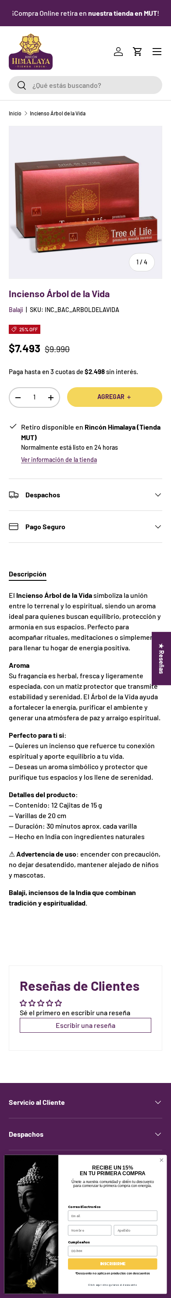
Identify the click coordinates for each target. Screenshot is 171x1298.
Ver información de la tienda (59, 459)
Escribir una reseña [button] (85, 1025)
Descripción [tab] (27, 573)
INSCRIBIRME (112, 1264)
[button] (137, 51)
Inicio (15, 113)
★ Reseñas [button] (161, 658)
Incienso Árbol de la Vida (58, 113)
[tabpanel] (85, 749)
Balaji (16, 309)
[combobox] (85, 85)
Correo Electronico (84, 1206)
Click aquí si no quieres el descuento (112, 1285)
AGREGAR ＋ (114, 396)
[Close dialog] (161, 1160)
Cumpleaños (78, 1241)
